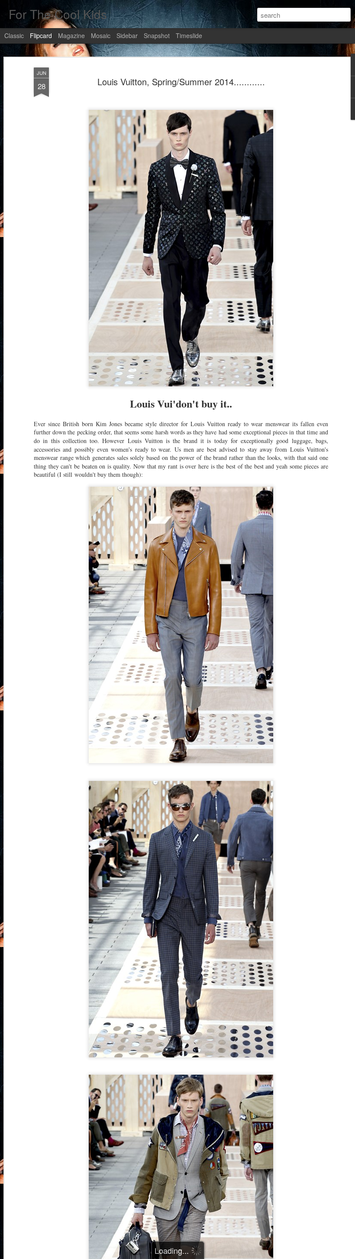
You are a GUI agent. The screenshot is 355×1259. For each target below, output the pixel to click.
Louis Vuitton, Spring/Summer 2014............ (181, 81)
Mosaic (100, 35)
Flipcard (41, 35)
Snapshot (157, 35)
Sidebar (127, 35)
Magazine (71, 35)
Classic (14, 35)
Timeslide (189, 35)
